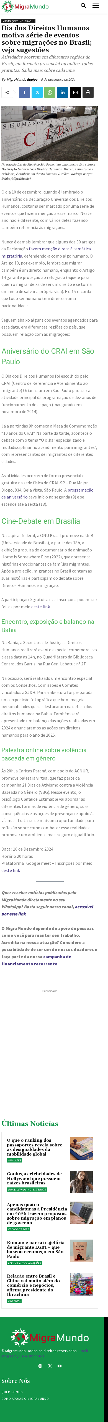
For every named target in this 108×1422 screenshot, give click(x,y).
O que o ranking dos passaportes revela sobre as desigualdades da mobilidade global (34, 1147)
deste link (40, 606)
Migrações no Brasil (18, 21)
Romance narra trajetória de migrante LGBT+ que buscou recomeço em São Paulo (36, 1249)
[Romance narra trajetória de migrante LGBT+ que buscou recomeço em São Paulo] (81, 1251)
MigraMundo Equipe (22, 79)
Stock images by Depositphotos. (44, 1353)
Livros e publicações (24, 1263)
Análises (14, 1160)
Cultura (14, 1301)
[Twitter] (37, 92)
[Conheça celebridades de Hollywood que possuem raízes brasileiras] (81, 1182)
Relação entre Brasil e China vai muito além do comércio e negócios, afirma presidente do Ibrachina (33, 1285)
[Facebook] (24, 92)
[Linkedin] (62, 92)
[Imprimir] (88, 92)
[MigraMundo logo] (24, 6)
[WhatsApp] (49, 92)
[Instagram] (40, 1366)
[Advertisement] (54, 1048)
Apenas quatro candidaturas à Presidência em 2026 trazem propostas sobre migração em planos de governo (37, 1214)
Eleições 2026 (18, 1229)
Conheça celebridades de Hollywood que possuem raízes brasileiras (34, 1178)
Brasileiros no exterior (27, 1189)
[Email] (75, 92)
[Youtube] (59, 1366)
